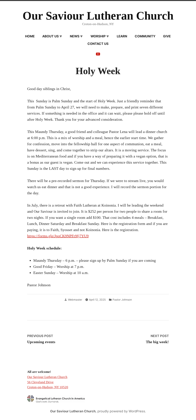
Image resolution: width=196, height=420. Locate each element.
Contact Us (98, 44)
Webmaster (75, 299)
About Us (50, 36)
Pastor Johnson (122, 299)
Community (145, 36)
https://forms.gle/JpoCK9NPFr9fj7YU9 (58, 236)
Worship (98, 36)
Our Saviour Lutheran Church (98, 15)
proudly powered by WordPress (121, 411)
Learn (122, 36)
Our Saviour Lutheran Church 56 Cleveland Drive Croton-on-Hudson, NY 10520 (47, 382)
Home (30, 36)
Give (167, 36)
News (74, 36)
